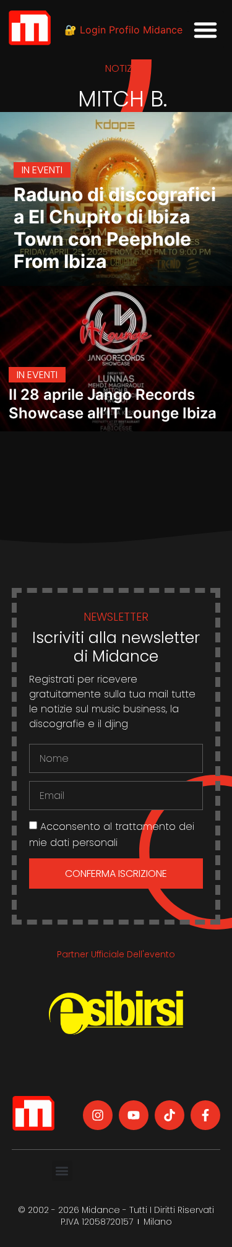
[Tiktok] (169, 1115)
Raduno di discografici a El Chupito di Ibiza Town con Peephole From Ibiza (115, 227)
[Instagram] (98, 1115)
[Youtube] (133, 1115)
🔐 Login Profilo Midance (123, 30)
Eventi (47, 170)
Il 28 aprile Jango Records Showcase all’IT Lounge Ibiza (113, 404)
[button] (205, 29)
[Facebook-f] (205, 1115)
